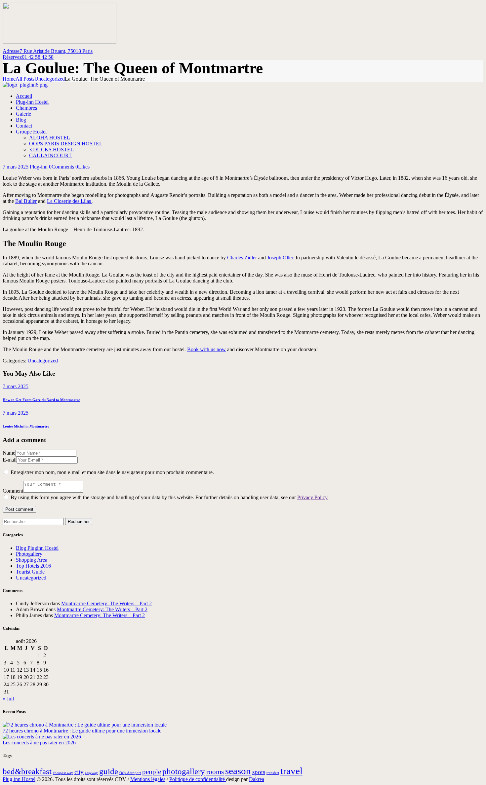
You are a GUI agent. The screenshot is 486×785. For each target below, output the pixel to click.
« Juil (8, 698)
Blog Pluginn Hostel (37, 548)
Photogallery (29, 554)
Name (9, 453)
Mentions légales (147, 779)
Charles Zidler (242, 257)
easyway (91, 773)
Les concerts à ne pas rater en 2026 (39, 742)
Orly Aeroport (130, 773)
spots (258, 771)
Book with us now (206, 349)
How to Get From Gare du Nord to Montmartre (41, 400)
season (238, 771)
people (151, 772)
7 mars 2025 (15, 166)
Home (9, 79)
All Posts (25, 79)
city (79, 771)
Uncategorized (49, 79)
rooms (215, 772)
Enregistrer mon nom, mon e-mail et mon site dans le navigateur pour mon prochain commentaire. (112, 472)
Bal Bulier (26, 201)
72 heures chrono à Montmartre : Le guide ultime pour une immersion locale (82, 730)
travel (291, 771)
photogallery (183, 771)
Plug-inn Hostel (19, 779)
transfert (272, 773)
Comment (13, 491)
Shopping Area (31, 560)
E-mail (10, 460)
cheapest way (63, 773)
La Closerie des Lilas (69, 201)
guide (108, 771)
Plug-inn (39, 166)
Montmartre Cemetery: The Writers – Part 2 (106, 603)
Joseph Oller (280, 257)
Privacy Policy (312, 497)
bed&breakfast (27, 771)
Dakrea (256, 779)
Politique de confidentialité (197, 779)
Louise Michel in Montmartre (26, 426)
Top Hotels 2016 (33, 566)
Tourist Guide (30, 572)
